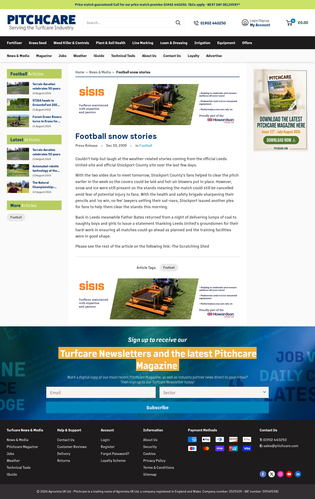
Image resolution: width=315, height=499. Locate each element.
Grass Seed (38, 42)
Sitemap (150, 474)
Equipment (226, 42)
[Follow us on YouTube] (289, 474)
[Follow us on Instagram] (280, 474)
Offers (247, 42)
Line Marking (142, 42)
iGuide (99, 55)
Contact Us (172, 55)
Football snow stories (133, 72)
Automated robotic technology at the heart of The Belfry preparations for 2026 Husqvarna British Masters (46, 168)
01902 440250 (213, 23)
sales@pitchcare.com (281, 445)
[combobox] (127, 22)
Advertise (214, 55)
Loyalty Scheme (113, 460)
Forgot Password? (115, 453)
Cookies (149, 453)
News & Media (18, 55)
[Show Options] (264, 392)
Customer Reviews (72, 446)
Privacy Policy (154, 460)
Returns (63, 460)
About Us (149, 55)
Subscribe (157, 407)
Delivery (63, 453)
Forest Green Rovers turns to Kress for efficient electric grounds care (47, 119)
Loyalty (193, 55)
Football (16, 217)
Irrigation (202, 42)
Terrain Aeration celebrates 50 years (46, 86)
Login (105, 439)
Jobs (62, 55)
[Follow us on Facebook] (263, 474)
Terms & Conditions (158, 467)
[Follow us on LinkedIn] (298, 474)
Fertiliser (14, 42)
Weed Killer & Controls (71, 42)
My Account (260, 25)
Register (108, 446)
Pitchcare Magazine (22, 446)
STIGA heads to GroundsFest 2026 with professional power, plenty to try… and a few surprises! (46, 102)
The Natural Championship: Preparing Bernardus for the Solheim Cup (45, 184)
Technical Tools (123, 55)
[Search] (178, 22)
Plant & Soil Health (110, 42)
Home (79, 72)
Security (150, 446)
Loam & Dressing (173, 42)
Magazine (44, 55)
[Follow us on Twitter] (271, 474)
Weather (80, 55)
